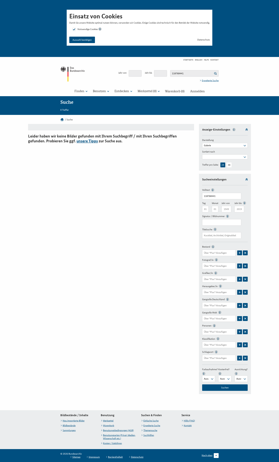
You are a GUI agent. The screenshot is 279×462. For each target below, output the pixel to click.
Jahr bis (148, 72)
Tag (204, 203)
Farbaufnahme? (210, 369)
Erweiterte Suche (210, 80)
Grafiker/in (207, 273)
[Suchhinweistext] (215, 73)
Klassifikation (208, 338)
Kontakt (214, 60)
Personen (207, 325)
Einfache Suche (151, 420)
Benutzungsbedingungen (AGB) (118, 430)
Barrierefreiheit (115, 457)
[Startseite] (62, 119)
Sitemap (76, 457)
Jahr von (122, 72)
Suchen (225, 387)
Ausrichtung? (241, 369)
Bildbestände (69, 425)
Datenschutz (203, 39)
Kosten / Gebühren (112, 443)
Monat (215, 203)
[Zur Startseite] (72, 73)
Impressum (94, 457)
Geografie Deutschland (213, 299)
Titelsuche (207, 229)
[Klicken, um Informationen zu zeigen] (100, 29)
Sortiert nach (208, 151)
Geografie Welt (209, 312)
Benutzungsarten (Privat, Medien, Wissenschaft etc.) (119, 437)
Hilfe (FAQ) (189, 420)
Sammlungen (69, 430)
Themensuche (150, 430)
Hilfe (206, 60)
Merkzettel (108, 420)
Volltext (206, 189)
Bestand (206, 246)
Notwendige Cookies (88, 29)
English (198, 60)
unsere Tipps (87, 140)
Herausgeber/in (210, 286)
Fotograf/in (208, 260)
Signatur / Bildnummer (213, 216)
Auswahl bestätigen (82, 39)
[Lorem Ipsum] (239, 252)
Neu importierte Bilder (74, 420)
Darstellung (208, 140)
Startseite (188, 60)
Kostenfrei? (223, 369)
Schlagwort (207, 351)
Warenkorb (108, 425)
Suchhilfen (148, 435)
